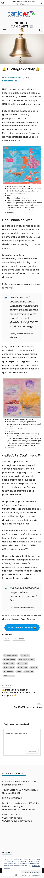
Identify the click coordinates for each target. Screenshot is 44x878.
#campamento (10, 655)
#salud (33, 668)
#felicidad (9, 663)
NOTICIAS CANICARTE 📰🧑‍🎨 (22, 26)
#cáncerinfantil (26, 659)
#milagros (9, 668)
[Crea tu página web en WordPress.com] (22, 2)
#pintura (22, 668)
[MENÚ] (4, 30)
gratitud (28, 672)
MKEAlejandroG (9, 81)
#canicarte (9, 659)
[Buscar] (38, 30)
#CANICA (25, 655)
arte (19, 672)
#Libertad (22, 663)
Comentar (32, 751)
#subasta (8, 672)
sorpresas (9, 676)
